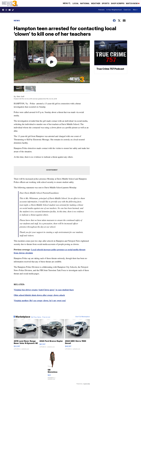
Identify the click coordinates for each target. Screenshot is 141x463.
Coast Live (127, 10)
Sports (105, 3)
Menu (66, 3)
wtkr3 (7, 10)
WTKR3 (3, 10)
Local (76, 3)
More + (135, 10)
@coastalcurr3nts (13, 10)
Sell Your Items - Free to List (40, 317)
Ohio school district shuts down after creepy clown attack (39, 295)
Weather (95, 3)
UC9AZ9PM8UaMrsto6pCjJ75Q (10, 10)
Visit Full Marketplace (82, 316)
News (17, 20)
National (85, 3)
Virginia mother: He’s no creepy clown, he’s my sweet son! (40, 300)
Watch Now (132, 3)
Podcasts (101, 10)
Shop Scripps (117, 3)
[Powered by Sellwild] (86, 384)
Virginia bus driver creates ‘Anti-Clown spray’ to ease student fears (44, 289)
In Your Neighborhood (114, 10)
